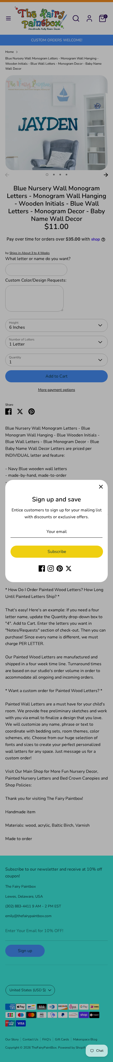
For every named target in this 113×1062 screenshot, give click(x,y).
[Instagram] (51, 568)
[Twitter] (68, 568)
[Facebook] (42, 568)
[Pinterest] (59, 568)
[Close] (101, 486)
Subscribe (57, 552)
